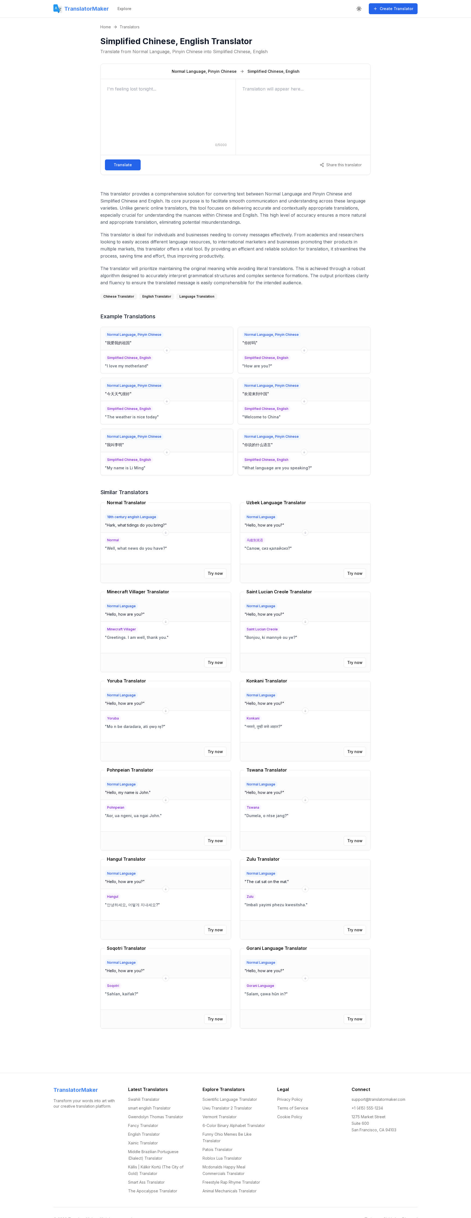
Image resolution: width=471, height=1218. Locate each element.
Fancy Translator (143, 1125)
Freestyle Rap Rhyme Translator (231, 1182)
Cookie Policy (289, 1116)
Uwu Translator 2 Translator (227, 1108)
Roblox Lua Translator (222, 1158)
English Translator (144, 1134)
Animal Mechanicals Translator (229, 1191)
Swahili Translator (143, 1099)
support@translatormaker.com (378, 1099)
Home (105, 27)
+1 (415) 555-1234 (367, 1108)
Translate (123, 164)
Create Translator (396, 8)
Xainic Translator (143, 1143)
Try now (215, 573)
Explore (124, 8)
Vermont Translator (220, 1116)
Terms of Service (292, 1108)
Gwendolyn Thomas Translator (155, 1116)
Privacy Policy (290, 1099)
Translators (130, 27)
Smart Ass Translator (146, 1182)
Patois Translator (218, 1149)
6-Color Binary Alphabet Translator (234, 1125)
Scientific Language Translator (230, 1099)
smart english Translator (149, 1108)
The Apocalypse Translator (152, 1191)
